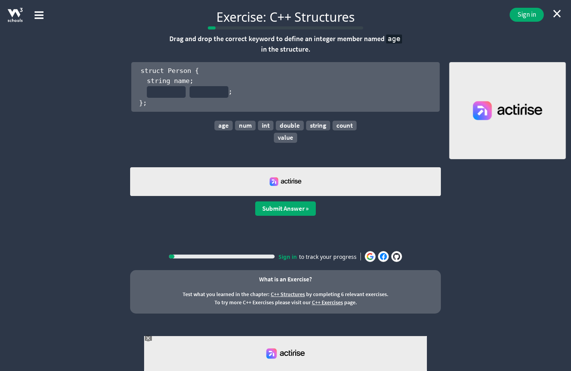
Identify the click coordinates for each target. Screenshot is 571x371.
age (223, 125)
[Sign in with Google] (370, 256)
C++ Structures (288, 294)
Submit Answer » (285, 208)
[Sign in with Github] (396, 256)
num (245, 125)
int (266, 125)
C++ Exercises (327, 302)
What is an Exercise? (285, 279)
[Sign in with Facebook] (383, 256)
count (344, 125)
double (290, 125)
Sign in (526, 14)
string (318, 125)
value (285, 137)
